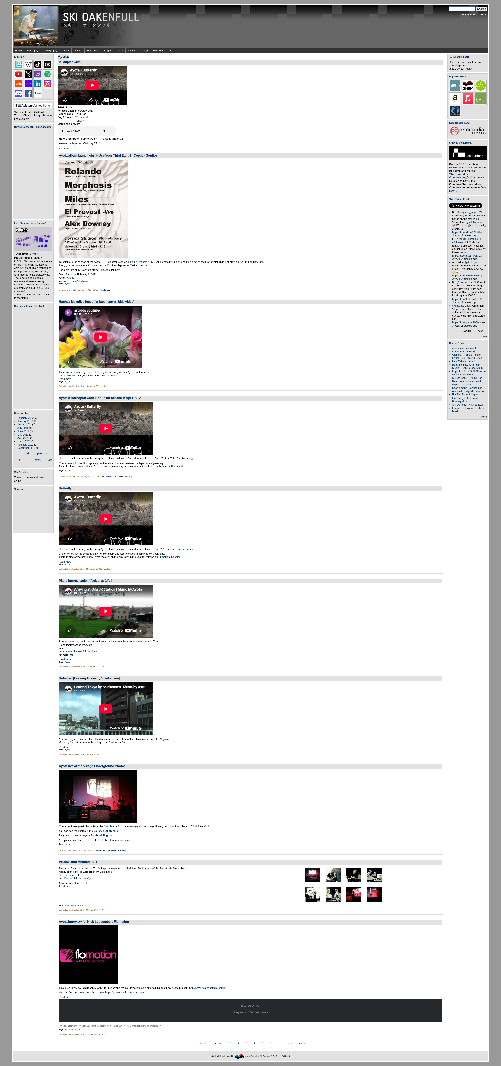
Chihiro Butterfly (96, 372)
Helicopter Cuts (69, 62)
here (117, 269)
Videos (78, 50)
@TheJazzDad (466, 282)
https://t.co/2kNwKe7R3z (467, 275)
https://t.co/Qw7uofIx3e (466, 322)
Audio (66, 50)
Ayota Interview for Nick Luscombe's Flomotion (94, 921)
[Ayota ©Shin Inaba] (353, 900)
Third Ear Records (181, 458)
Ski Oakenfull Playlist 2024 (467, 404)
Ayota (120, 50)
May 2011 (22, 434)
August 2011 (24, 424)
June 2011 (23, 431)
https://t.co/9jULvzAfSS (467, 299)
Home (18, 50)
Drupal (255, 1056)
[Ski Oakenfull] (240, 1056)
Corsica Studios (98, 265)
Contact (132, 50)
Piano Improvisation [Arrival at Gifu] (85, 580)
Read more (64, 148)
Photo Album (70, 905)
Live (171, 50)
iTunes (80, 120)
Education (92, 50)
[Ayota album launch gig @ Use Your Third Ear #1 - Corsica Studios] (98, 257)
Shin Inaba (111, 826)
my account (469, 14)
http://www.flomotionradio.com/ (207, 987)
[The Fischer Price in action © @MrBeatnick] (312, 881)
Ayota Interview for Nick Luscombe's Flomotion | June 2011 (93, 1025)
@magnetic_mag (467, 212)
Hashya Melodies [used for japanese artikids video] (96, 301)
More (484, 416)
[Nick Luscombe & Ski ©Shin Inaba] (374, 881)
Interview (69, 1029)
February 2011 (25, 444)
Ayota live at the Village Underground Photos (92, 766)
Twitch (22, 264)
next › (38, 459)
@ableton (475, 222)
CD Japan (81, 117)
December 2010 (26, 448)
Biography (32, 50)
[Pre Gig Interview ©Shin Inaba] (312, 900)
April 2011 (23, 438)
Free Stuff (158, 50)
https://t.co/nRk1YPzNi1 (467, 255)
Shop (145, 50)
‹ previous (41, 453)
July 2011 (22, 427)
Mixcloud (156, 1025)
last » (302, 1043)
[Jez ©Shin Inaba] (333, 881)
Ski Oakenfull (138, 1025)
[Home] (78, 25)
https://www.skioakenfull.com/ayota (79, 651)
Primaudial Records (171, 466)
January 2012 (25, 421)
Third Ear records (139, 261)
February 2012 (25, 417)
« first (26, 453)
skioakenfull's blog (123, 477)
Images (107, 50)
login (483, 14)
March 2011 (24, 441)
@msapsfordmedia (468, 238)
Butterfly (65, 488)
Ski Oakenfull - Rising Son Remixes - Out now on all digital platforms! (467, 381)
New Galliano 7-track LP (466, 361)
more (484, 336)
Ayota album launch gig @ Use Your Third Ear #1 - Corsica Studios (108, 155)
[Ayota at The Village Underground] (98, 821)
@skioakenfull (477, 225)
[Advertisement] (33, 511)
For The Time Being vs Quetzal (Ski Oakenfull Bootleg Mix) (465, 398)
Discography (50, 50)
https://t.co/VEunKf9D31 (467, 232)
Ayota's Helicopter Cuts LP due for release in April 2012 (100, 398)
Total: (461, 69)
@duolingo (472, 262)
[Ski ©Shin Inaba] (353, 881)
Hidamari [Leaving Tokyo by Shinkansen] (89, 678)
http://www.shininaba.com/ (75, 878)
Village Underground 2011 (78, 861)
